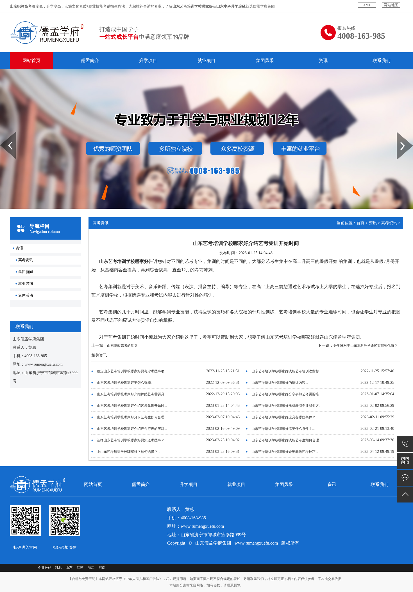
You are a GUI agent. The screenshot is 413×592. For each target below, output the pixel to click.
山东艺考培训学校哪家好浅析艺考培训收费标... (286, 371)
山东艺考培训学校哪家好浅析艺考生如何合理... (286, 440)
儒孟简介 (90, 60)
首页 (360, 223)
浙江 (91, 568)
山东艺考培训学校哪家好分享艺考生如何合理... (132, 417)
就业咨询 (25, 283)
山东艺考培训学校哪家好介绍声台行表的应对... (132, 429)
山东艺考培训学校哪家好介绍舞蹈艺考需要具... (132, 394)
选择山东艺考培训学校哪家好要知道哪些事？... (132, 440)
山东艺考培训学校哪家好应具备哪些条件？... (284, 417)
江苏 (80, 568)
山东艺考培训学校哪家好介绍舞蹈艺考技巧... (284, 452)
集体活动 (25, 295)
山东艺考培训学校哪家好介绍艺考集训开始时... (132, 406)
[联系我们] (405, 478)
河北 (58, 568)
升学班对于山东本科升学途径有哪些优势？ (365, 346)
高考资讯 (25, 260)
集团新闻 (25, 272)
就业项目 (206, 60)
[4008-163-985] (405, 444)
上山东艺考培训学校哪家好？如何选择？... (128, 452)
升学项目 (148, 60)
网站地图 (391, 5)
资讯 (323, 60)
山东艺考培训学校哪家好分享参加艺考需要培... (286, 394)
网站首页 (31, 60)
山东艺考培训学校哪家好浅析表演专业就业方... (286, 406)
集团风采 (265, 60)
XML (367, 5)
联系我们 (382, 60)
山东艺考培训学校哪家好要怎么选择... (125, 383)
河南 (102, 568)
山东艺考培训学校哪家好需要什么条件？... (283, 429)
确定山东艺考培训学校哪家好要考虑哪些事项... (132, 371)
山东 (69, 568)
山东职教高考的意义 (122, 346)
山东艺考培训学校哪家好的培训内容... (279, 383)
